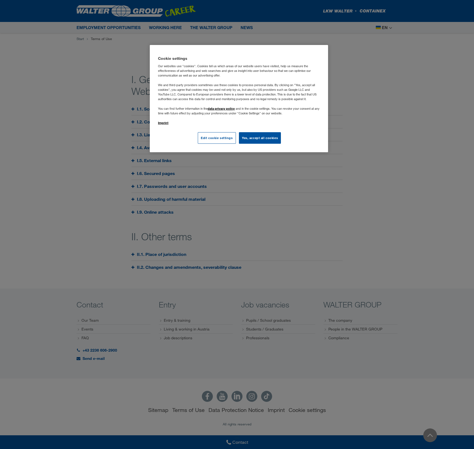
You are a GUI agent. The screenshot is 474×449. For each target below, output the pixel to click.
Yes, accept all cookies (260, 138)
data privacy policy (221, 108)
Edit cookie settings (217, 138)
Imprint (163, 123)
